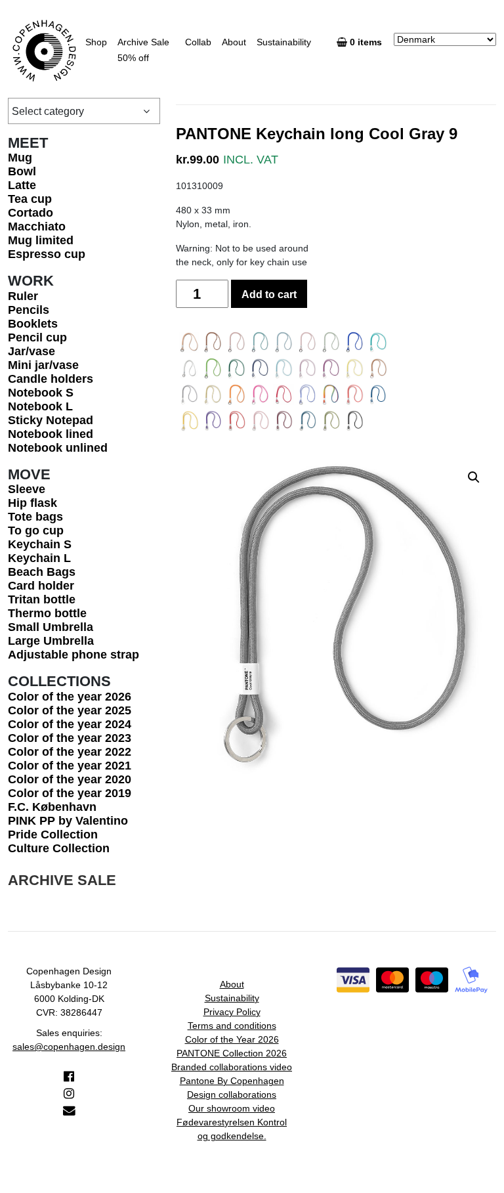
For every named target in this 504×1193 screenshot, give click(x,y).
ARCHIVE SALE (62, 880)
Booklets (33, 323)
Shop (96, 42)
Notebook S (41, 392)
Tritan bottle (41, 599)
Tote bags (35, 516)
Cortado (30, 212)
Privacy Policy (232, 1012)
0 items (367, 42)
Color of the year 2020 (69, 779)
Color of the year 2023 (69, 738)
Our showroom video (231, 1108)
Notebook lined (50, 434)
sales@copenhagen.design (68, 1046)
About (234, 42)
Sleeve (26, 489)
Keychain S (40, 544)
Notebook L (40, 406)
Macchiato (37, 226)
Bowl (22, 171)
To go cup (36, 530)
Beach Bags (41, 571)
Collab (198, 42)
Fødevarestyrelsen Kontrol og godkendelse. (232, 1129)
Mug (20, 157)
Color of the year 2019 (69, 793)
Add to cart (269, 294)
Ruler (23, 296)
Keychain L (39, 558)
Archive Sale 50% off (143, 50)
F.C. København (52, 806)
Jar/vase (31, 351)
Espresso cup (46, 254)
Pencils (28, 309)
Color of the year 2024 (69, 724)
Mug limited (41, 240)
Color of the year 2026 (69, 696)
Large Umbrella (51, 640)
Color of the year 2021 (69, 765)
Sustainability (284, 42)
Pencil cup (37, 337)
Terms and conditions (232, 1025)
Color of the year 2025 (69, 710)
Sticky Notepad (50, 420)
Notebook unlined (58, 447)
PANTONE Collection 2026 (232, 1053)
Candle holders (50, 378)
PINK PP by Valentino (68, 820)
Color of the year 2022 (69, 751)
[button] (474, 477)
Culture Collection (59, 848)
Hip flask (32, 503)
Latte (22, 185)
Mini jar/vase (43, 365)
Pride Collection (53, 834)
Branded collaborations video (231, 1067)
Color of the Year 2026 (232, 1039)
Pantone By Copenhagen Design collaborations (232, 1087)
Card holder (41, 585)
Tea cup (30, 199)
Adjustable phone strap (73, 654)
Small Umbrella (50, 627)
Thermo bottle (47, 613)
